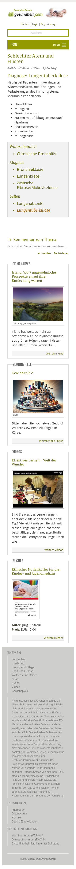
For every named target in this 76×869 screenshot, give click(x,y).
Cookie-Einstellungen (24, 821)
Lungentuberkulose (33, 210)
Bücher (16, 682)
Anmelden (44, 253)
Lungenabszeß (29, 203)
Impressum (18, 809)
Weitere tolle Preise (51, 441)
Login (35, 24)
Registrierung (48, 24)
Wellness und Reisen (24, 675)
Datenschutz (19, 813)
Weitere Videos (53, 550)
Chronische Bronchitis (36, 153)
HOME (14, 45)
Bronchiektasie (30, 169)
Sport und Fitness (22, 671)
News (15, 679)
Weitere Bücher (53, 638)
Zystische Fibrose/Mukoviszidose (37, 185)
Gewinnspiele (22, 373)
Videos (16, 686)
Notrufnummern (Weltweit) (27, 835)
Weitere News (54, 353)
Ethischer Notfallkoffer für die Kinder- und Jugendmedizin (35, 572)
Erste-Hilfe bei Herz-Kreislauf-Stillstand (35, 843)
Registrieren (61, 253)
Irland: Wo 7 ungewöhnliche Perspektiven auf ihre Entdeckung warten (34, 277)
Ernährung (18, 663)
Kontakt (25, 24)
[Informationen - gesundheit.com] (38, 12)
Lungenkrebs (28, 176)
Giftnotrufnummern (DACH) (28, 839)
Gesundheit (19, 659)
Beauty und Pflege (23, 667)
